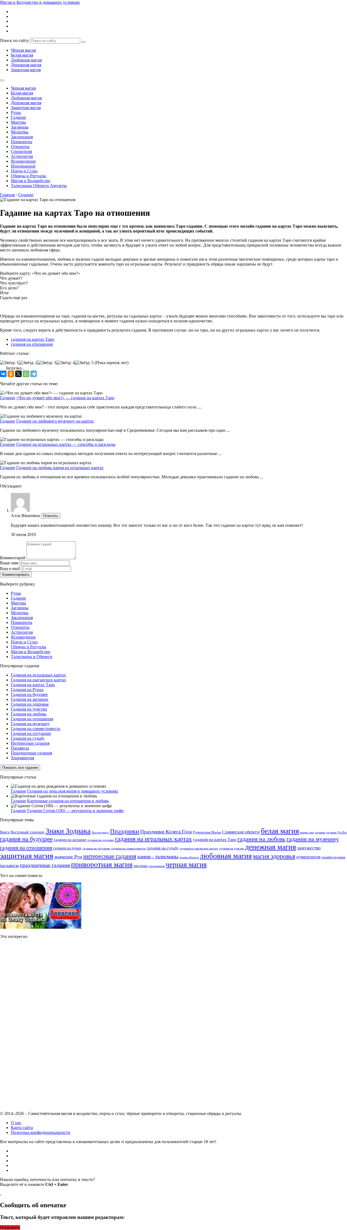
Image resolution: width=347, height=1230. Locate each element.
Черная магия (23, 88)
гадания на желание (70, 840)
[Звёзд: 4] (65, 362)
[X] (18, 374)
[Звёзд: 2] (28, 362)
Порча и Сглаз (24, 171)
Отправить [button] (10, 1227)
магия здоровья (274, 856)
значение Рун (68, 856)
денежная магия (270, 847)
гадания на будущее (26, 839)
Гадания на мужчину (30, 723)
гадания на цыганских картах (199, 848)
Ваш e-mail (10, 568)
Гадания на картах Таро (33, 684)
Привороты (21, 141)
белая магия (280, 831)
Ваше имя (9, 563)
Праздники (124, 831)
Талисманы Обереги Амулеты (39, 185)
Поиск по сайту (14, 40)
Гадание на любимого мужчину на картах (55, 421)
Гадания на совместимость (35, 728)
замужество (309, 847)
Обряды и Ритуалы (28, 176)
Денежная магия (26, 65)
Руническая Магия (207, 832)
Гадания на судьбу (27, 738)
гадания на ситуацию (96, 848)
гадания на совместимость (128, 848)
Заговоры (19, 127)
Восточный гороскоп (27, 832)
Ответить (50, 516)
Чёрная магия (23, 50)
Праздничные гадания (31, 753)
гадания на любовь (261, 839)
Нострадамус (100, 832)
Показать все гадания (20, 768)
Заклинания (22, 137)
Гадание (18, 117)
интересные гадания (109, 856)
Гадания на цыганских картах (38, 680)
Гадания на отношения (32, 719)
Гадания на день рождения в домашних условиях (72, 791)
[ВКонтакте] (3, 374)
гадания (320, 832)
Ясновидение (23, 161)
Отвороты (20, 146)
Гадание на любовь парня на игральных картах (60, 467)
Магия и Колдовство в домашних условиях (40, 2)
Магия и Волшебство (30, 180)
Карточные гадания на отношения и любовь (68, 801)
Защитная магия (26, 69)
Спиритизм (21, 151)
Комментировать (16, 575)
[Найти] (83, 42)
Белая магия (22, 55)
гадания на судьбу (163, 848)
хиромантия (157, 866)
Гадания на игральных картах (38, 675)
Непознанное (23, 166)
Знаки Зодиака (68, 831)
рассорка (141, 865)
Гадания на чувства (29, 709)
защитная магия (26, 855)
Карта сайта (22, 1127)
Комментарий (12, 557)
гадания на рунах (67, 848)
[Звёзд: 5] (84, 362)
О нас (16, 1122)
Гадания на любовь (28, 714)
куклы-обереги (189, 857)
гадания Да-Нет (336, 832)
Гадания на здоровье (30, 704)
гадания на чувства (231, 848)
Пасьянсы (20, 748)
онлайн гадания (333, 857)
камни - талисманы (157, 856)
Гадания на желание (29, 699)
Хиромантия (22, 757)
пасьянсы (9, 865)
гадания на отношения (32, 344)
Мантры (18, 122)
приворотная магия (102, 864)
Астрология (22, 156)
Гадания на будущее (29, 694)
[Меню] (2, 80)
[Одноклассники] (11, 374)
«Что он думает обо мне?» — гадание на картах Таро (65, 397)
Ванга (4, 832)
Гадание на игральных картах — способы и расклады (65, 444)
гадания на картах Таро (32, 339)
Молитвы (19, 132)
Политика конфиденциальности (40, 1132)
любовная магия (226, 856)
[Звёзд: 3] (46, 362)
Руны (16, 112)
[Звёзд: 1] (9, 362)
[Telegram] (33, 374)
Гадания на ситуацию (31, 733)
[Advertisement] (40, 1024)
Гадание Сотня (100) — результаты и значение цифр (75, 810)
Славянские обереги (241, 832)
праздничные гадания (45, 865)
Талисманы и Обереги (31, 656)
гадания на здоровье (100, 840)
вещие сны (307, 832)
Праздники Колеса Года (166, 832)
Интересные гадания (30, 743)
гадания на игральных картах (153, 838)
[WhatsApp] (26, 374)
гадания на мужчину (313, 839)
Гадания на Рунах (27, 689)
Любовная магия (26, 60)
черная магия (186, 865)
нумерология (308, 856)
